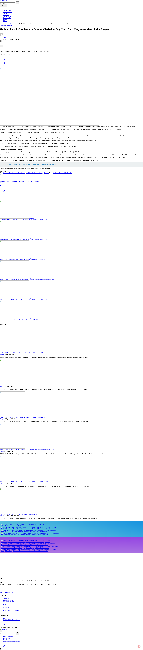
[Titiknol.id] (3, 0)
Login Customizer (8, 636)
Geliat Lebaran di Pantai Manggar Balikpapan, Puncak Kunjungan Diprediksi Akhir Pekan (25, 548)
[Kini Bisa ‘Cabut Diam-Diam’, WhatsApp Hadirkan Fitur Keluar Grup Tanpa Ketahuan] (25, 530)
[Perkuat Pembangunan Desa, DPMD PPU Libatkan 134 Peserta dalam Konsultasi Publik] (14, 238)
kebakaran (15, 173)
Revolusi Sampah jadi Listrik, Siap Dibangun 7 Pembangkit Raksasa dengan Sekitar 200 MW (25, 534)
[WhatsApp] (3, 65)
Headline (56, 527)
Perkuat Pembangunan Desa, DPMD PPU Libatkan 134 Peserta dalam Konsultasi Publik (23, 239)
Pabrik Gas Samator (33, 173)
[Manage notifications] (139, 646)
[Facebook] (3, 57)
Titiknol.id (46, 173)
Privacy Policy (7, 638)
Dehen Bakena (4, 37)
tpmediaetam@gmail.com (6, 592)
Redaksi (5, 618)
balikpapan (6, 607)
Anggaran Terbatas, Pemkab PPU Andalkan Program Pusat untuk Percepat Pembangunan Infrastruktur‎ (27, 279)
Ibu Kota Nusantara (8, 603)
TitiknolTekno (46, 524)
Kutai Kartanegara (23, 173)
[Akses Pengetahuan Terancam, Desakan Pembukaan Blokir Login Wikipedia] (22, 524)
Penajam (31, 238)
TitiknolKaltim (10, 25)
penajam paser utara (8, 601)
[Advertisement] (49, 564)
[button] (17, 2)
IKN (4, 604)
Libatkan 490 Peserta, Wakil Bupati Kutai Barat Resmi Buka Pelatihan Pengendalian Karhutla (24, 219)
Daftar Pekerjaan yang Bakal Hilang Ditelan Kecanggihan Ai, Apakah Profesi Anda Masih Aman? (27, 528)
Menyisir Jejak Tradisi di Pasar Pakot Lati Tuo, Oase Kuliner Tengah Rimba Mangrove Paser (25, 542)
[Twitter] (4, 60)
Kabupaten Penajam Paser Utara (11, 610)
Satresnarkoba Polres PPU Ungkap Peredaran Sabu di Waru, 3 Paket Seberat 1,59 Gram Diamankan (26, 299)
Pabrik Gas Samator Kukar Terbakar (62, 173)
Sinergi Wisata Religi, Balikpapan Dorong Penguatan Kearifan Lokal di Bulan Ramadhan (24, 551)
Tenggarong (3, 25)
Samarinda (6, 606)
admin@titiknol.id (4, 588)
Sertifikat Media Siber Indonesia (11, 620)
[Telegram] (3, 61)
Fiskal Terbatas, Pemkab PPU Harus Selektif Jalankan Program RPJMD (19, 319)
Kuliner (54, 540)
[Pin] (4, 64)
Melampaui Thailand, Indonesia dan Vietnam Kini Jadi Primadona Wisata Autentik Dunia (24, 545)
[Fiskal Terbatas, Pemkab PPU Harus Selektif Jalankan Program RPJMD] (14, 318)
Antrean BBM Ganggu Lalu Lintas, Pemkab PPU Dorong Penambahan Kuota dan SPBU (23, 259)
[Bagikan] (1, 46)
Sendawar (31, 218)
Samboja (41, 173)
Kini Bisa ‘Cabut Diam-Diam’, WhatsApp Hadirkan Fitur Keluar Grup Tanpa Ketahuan (24, 531)
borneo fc (5, 609)
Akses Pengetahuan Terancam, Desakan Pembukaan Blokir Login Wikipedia (21, 525)
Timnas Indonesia (7, 612)
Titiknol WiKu (53, 543)
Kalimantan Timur (7, 173)
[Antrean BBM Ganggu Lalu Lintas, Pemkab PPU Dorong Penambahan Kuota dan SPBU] (14, 258)
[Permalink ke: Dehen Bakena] (1, 35)
